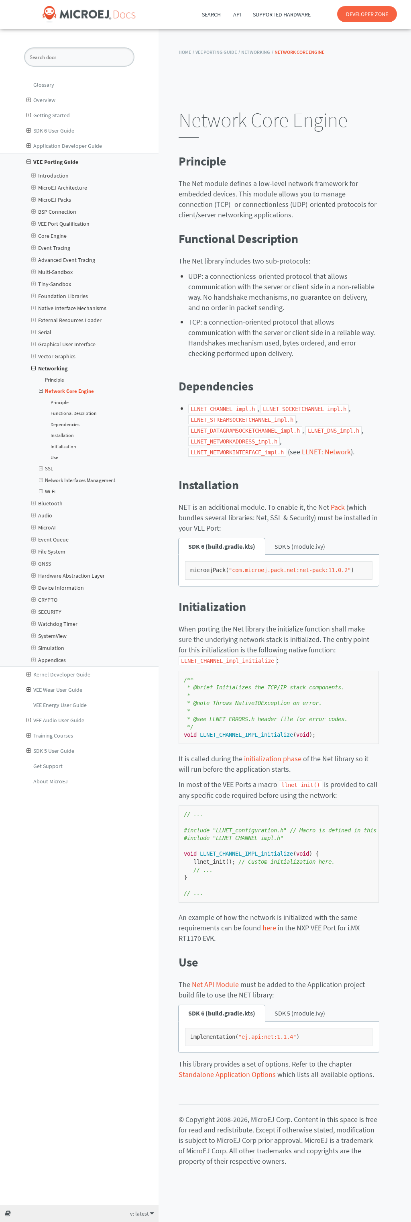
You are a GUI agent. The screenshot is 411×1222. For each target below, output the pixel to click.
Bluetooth (50, 503)
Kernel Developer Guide (61, 674)
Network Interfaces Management (80, 480)
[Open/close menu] (28, 100)
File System (51, 551)
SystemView (52, 636)
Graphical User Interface (67, 344)
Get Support (48, 766)
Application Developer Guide (67, 145)
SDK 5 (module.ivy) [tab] (300, 546)
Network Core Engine (69, 391)
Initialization (63, 447)
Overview (44, 100)
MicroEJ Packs (54, 199)
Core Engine (52, 235)
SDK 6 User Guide (53, 130)
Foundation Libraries (63, 296)
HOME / (186, 52)
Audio (45, 515)
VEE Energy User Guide (60, 705)
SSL (49, 468)
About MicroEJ (50, 781)
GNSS (44, 563)
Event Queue (53, 539)
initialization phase (272, 758)
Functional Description (74, 413)
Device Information (61, 587)
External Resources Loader (70, 320)
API (237, 14)
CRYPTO (47, 599)
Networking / (257, 52)
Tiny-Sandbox (54, 284)
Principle (54, 379)
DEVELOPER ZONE (367, 14)
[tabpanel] (278, 570)
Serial (44, 332)
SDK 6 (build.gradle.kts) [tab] (221, 546)
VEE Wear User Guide (57, 689)
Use (54, 457)
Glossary (43, 84)
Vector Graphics (56, 356)
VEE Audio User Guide (58, 720)
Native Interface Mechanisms (72, 308)
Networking (52, 368)
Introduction (53, 175)
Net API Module (215, 984)
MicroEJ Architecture (62, 187)
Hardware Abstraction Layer (71, 575)
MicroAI (47, 527)
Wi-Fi (50, 491)
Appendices (52, 660)
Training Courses (53, 735)
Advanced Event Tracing (66, 260)
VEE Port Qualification (64, 223)
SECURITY (49, 611)
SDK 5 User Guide (53, 750)
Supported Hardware (282, 14)
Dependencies (65, 424)
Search (211, 14)
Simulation (51, 648)
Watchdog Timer (57, 623)
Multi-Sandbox (55, 272)
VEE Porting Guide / (217, 52)
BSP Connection (57, 211)
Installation (62, 435)
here (269, 927)
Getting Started (51, 115)
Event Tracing (54, 247)
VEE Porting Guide (55, 162)
